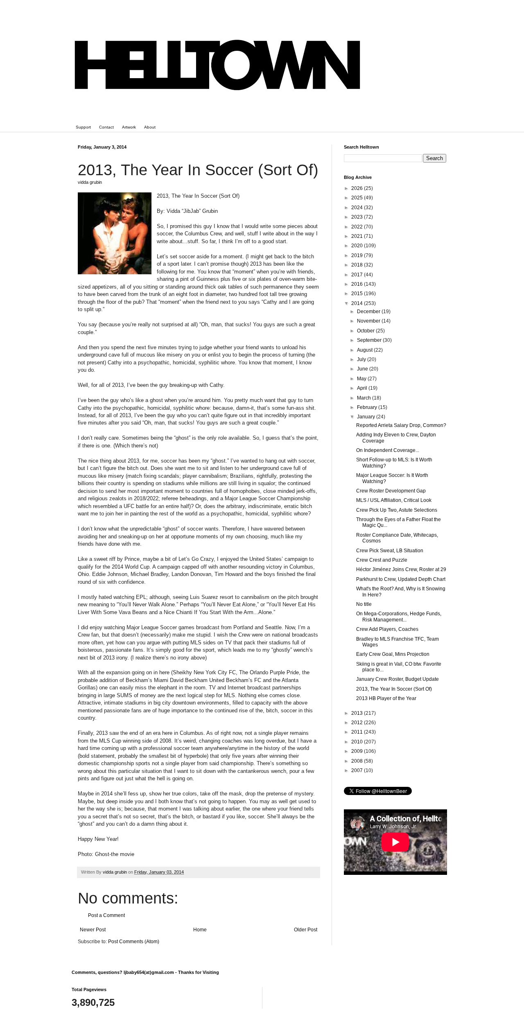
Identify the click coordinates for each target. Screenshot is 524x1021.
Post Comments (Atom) (133, 941)
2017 (357, 275)
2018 (357, 265)
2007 (357, 770)
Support (83, 127)
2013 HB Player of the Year (386, 698)
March (364, 398)
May (362, 379)
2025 (357, 198)
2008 (357, 761)
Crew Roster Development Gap (391, 491)
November (369, 321)
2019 (357, 255)
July (362, 359)
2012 (357, 722)
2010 (357, 742)
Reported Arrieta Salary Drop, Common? (401, 425)
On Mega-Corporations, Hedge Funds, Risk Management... (398, 616)
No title (364, 604)
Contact (106, 127)
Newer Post (93, 930)
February (367, 407)
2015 (357, 293)
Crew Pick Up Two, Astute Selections (396, 510)
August (365, 350)
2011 (357, 732)
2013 (357, 713)
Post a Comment (106, 915)
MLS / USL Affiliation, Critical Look (393, 500)
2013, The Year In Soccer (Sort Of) (394, 689)
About (150, 127)
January (366, 417)
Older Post (305, 930)
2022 (357, 227)
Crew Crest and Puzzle (381, 560)
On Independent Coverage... (387, 450)
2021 (357, 236)
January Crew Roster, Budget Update (397, 679)
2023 (357, 217)
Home (200, 930)
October (366, 331)
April (362, 388)
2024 (357, 207)
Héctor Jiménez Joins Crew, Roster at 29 (401, 569)
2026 (357, 188)
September (370, 340)
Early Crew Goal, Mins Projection (392, 654)
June (363, 369)
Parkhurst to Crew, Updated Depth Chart (400, 579)
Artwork (129, 127)
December (369, 311)
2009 (357, 751)
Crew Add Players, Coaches (387, 629)
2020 (357, 245)
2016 (357, 284)
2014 (357, 303)
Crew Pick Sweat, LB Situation (389, 550)
